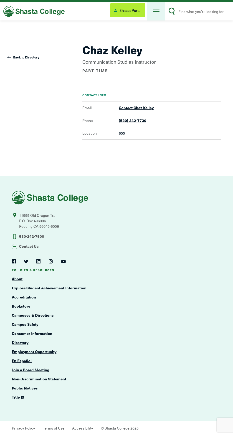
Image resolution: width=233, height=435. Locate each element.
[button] (156, 11)
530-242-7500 (31, 236)
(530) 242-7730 (132, 120)
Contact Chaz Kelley (136, 108)
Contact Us (29, 246)
